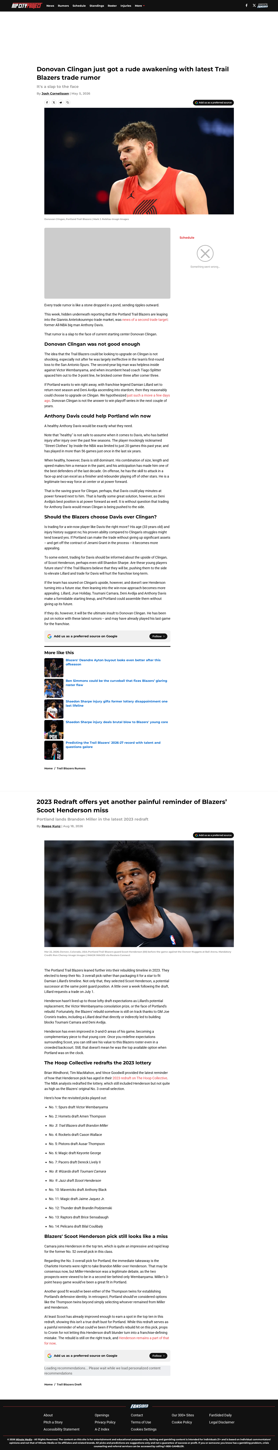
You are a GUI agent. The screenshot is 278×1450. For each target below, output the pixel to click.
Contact (137, 1415)
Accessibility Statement (61, 1429)
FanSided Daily (220, 1415)
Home (48, 768)
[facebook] (246, 5)
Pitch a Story (53, 1422)
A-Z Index (102, 1429)
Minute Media (24, 1439)
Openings (102, 1415)
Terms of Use (141, 1422)
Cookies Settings (143, 1429)
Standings (97, 5)
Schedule (79, 5)
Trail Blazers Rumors (71, 768)
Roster (112, 5)
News (50, 5)
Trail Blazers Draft (69, 1384)
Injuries (126, 5)
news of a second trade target (145, 320)
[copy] (67, 102)
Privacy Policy (105, 1422)
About (48, 1415)
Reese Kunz (51, 826)
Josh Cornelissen (55, 93)
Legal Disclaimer (221, 1422)
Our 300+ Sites (183, 1415)
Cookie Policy (182, 1422)
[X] (254, 5)
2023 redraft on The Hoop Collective (140, 1078)
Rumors (63, 5)
